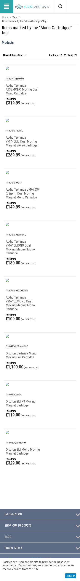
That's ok (70, 575)
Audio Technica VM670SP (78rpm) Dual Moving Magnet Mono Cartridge (23, 193)
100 (70, 55)
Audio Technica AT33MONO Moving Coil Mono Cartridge (22, 89)
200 (75, 55)
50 (65, 55)
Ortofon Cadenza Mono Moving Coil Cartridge (21, 355)
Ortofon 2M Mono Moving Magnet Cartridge (23, 451)
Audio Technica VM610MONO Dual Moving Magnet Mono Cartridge (20, 247)
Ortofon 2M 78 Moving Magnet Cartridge (21, 403)
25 (60, 55)
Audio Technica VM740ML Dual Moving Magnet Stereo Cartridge (21, 141)
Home (5, 17)
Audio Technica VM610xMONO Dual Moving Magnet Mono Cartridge (20, 303)
